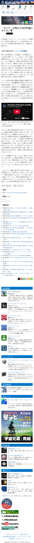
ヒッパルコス (19, 186)
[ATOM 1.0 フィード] (29, 279)
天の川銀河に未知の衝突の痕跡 (18, 232)
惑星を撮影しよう (13, 462)
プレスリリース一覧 (23, 536)
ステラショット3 (13, 326)
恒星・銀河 (9, 12)
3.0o (13, 328)
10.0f (13, 338)
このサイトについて (11, 534)
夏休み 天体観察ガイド (15, 474)
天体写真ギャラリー (14, 449)
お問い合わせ (24, 534)
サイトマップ (20, 538)
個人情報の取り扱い (9, 536)
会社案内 (12, 538)
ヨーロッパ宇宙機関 (19, 51)
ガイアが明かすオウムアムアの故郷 (20, 249)
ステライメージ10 (13, 336)
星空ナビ (11, 346)
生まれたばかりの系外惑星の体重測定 (20, 255)
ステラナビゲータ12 (14, 316)
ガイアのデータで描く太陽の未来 (19, 226)
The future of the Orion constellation (17, 193)
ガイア (9, 186)
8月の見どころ (12, 487)
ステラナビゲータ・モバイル (17, 304)
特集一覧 (17, 496)
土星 (9, 481)
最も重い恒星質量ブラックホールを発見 (21, 216)
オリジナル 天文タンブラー (16, 372)
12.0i (13, 317)
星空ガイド (6, 496)
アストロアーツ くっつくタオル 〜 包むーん (20, 361)
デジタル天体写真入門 (15, 455)
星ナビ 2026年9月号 (14, 292)
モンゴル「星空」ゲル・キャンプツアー (20, 401)
